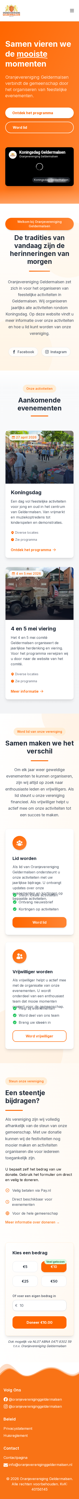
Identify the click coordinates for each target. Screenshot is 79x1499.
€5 (25, 1266)
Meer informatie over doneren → (32, 1222)
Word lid (20, 127)
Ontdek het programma (32, 113)
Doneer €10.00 (39, 1322)
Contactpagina (15, 1457)
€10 (55, 1265)
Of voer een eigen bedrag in (34, 1296)
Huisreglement (16, 1435)
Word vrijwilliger (39, 1036)
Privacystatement (18, 1428)
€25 (25, 1281)
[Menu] (72, 10)
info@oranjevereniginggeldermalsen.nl (40, 1464)
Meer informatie (25, 691)
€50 (53, 1281)
